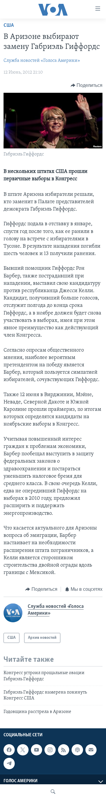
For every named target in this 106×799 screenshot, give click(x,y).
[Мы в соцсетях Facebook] (9, 749)
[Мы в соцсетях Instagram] (50, 749)
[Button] (87, 85)
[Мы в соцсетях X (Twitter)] (22, 749)
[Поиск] (53, 791)
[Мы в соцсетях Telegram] (9, 763)
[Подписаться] (91, 749)
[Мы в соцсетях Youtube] (36, 749)
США (9, 25)
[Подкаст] (77, 749)
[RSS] (63, 749)
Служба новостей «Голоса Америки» (42, 60)
